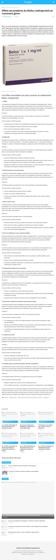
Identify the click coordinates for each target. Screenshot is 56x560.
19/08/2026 (6, 517)
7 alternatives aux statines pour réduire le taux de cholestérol (45, 426)
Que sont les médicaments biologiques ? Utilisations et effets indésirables (27, 426)
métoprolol (45, 397)
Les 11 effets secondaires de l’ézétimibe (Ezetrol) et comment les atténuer (45, 447)
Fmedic (28, 2)
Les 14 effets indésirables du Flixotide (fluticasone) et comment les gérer (9, 426)
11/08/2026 (4, 452)
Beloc (6, 397)
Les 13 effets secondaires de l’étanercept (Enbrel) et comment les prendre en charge (9, 448)
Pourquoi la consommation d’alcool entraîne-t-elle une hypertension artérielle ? (28, 526)
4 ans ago (11, 467)
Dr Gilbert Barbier (7, 16)
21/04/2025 (16, 16)
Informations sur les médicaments (12, 7)
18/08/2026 (11, 522)
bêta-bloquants (12, 397)
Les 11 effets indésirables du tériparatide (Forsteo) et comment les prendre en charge (27, 448)
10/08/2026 (23, 452)
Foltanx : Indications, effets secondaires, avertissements (22, 465)
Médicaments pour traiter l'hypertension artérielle (30, 397)
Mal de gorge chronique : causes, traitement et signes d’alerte (23, 532)
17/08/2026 (11, 533)
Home (3, 7)
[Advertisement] (28, 21)
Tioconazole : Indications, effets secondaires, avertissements (23, 471)
